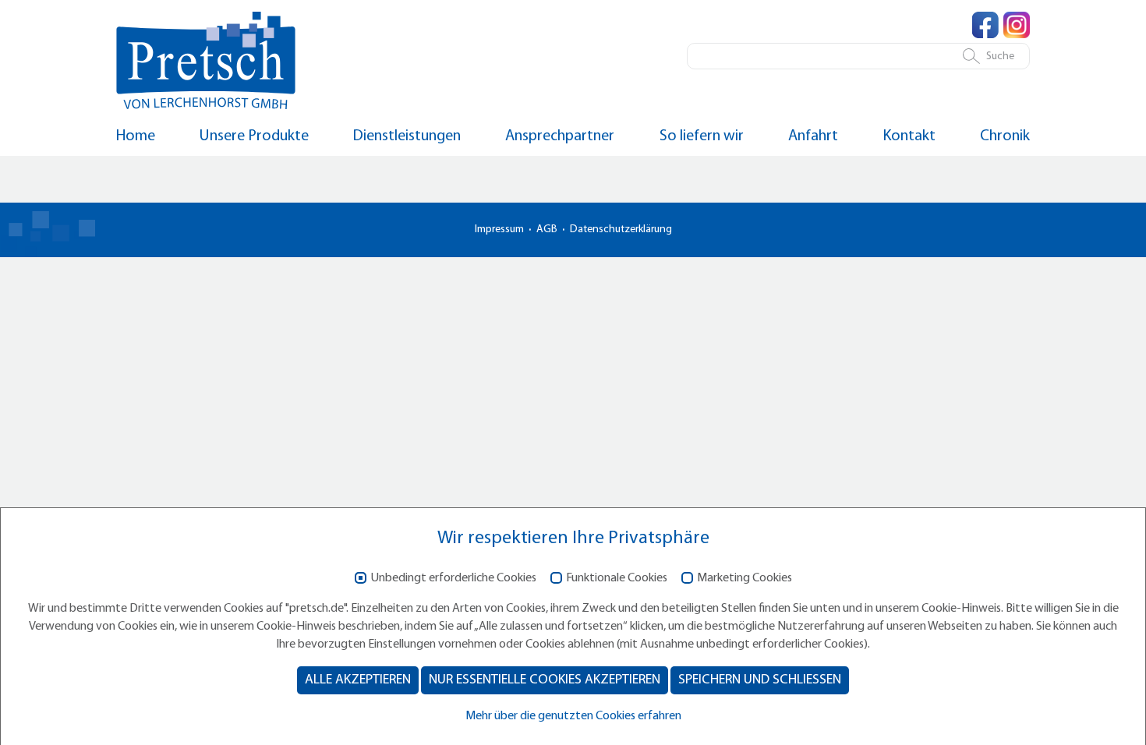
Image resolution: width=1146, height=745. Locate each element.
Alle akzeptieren (358, 680)
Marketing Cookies (744, 578)
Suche (1000, 56)
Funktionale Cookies (616, 578)
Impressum (499, 229)
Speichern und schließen (759, 680)
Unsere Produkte (254, 136)
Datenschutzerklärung (621, 229)
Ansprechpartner (559, 136)
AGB (546, 229)
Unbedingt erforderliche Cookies (453, 578)
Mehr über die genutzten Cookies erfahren (573, 716)
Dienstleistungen (407, 136)
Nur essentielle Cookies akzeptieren (544, 680)
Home (135, 136)
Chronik (1005, 136)
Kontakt (909, 136)
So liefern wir (702, 136)
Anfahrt (813, 136)
